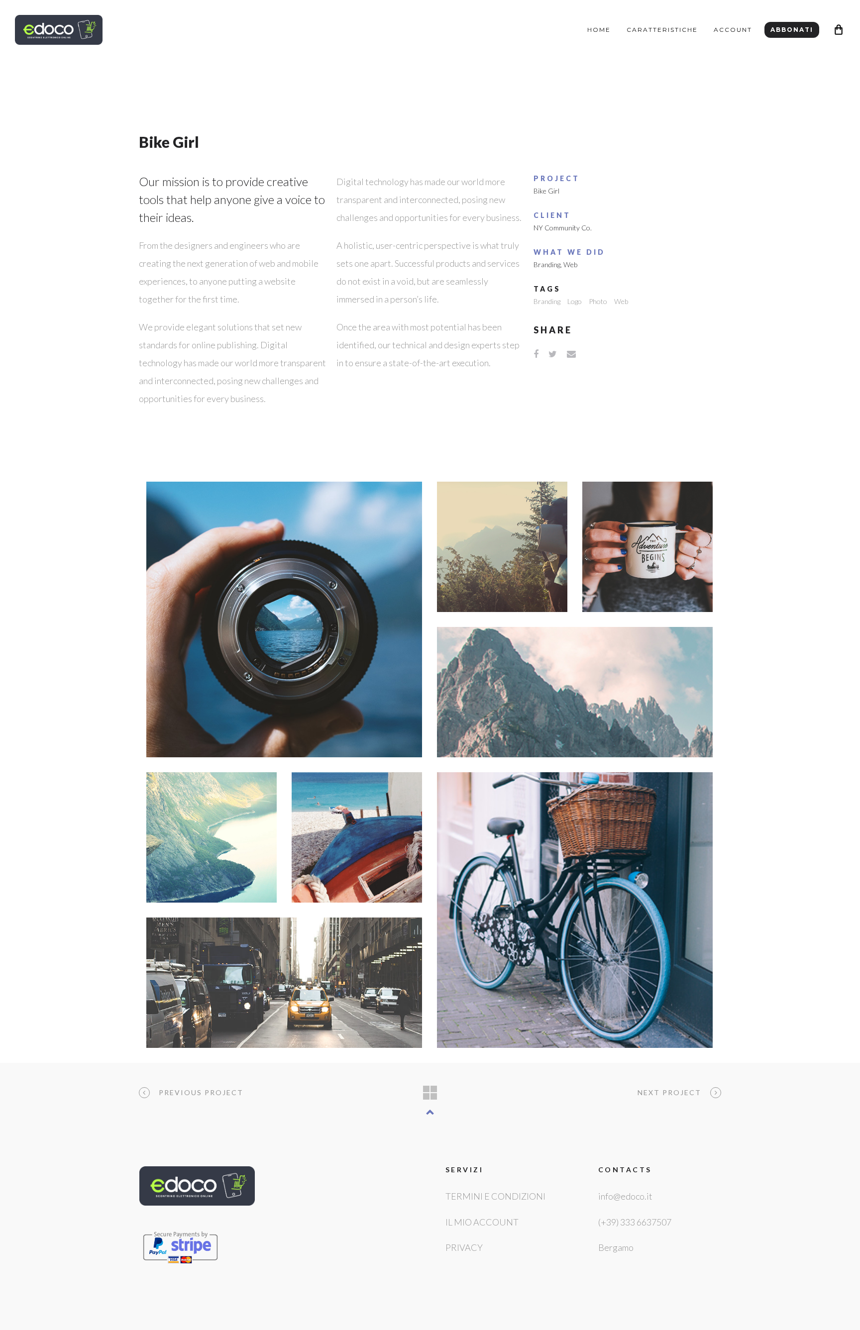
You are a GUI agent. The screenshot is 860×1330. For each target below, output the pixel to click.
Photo (598, 301)
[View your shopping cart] (839, 30)
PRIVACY (464, 1247)
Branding (547, 264)
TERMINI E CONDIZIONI (495, 1196)
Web (570, 264)
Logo (574, 301)
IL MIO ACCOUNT (482, 1222)
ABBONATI (791, 29)
